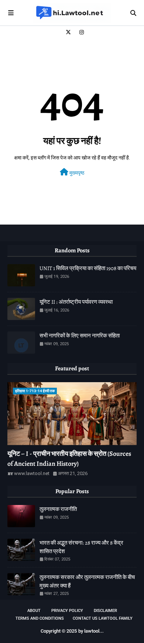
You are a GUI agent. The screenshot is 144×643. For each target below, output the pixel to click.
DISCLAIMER (105, 610)
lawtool (91, 631)
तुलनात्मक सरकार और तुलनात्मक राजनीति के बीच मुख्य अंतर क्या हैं (87, 581)
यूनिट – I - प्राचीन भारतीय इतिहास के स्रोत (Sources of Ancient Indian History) (69, 458)
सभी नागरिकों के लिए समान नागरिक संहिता (80, 335)
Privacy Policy (67, 610)
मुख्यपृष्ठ (76, 173)
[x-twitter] (68, 32)
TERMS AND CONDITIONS (40, 618)
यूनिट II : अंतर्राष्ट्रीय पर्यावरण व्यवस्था (76, 302)
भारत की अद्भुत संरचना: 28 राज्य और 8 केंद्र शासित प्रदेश (81, 547)
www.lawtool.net (31, 473)
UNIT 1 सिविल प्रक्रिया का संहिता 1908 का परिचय (88, 268)
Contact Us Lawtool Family (103, 618)
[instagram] (81, 32)
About (34, 610)
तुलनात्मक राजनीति (58, 509)
